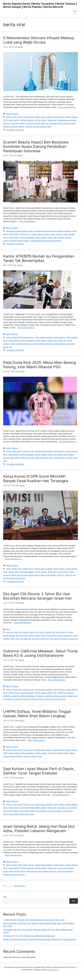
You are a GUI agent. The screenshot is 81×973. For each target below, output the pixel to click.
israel (5, 871)
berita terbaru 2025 (37, 636)
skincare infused (18, 123)
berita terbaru (59, 117)
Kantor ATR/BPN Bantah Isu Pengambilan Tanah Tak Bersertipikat (38, 258)
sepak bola (58, 458)
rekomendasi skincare (67, 120)
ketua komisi (63, 572)
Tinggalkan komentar (15, 130)
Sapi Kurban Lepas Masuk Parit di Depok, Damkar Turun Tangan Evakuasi (39, 770)
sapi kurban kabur (10, 811)
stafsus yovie (36, 756)
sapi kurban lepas (26, 811)
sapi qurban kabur (54, 811)
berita (8, 117)
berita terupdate (27, 120)
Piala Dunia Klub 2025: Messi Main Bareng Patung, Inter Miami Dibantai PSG (39, 364)
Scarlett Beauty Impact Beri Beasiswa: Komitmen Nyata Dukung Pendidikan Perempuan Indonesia (36, 146)
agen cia (9, 632)
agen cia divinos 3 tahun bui (26, 632)
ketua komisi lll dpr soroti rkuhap (42, 575)
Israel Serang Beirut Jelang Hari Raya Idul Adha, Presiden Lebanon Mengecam (38, 828)
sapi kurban (72, 808)
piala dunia (14, 458)
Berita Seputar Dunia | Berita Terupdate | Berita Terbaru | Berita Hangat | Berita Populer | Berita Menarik (40, 5)
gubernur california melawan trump (29, 699)
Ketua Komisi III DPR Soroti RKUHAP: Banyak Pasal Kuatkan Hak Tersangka (35, 478)
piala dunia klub (27, 458)
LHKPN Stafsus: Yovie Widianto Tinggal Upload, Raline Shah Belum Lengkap (37, 713)
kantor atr (62, 341)
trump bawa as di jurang (55, 699)
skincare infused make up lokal (62, 123)
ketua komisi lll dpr (19, 575)
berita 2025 (17, 117)
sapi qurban (40, 811)
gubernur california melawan (24, 696)
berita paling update (43, 117)
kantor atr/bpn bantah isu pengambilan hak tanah (54, 344)
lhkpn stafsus (63, 753)
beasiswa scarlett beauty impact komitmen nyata (55, 231)
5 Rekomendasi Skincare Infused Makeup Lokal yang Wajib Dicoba (38, 40)
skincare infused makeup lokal (38, 127)
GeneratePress (53, 970)
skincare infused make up (37, 123)
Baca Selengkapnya (67, 107)
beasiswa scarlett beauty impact (20, 231)
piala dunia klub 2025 (44, 458)
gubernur (61, 693)
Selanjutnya (20, 886)
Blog (8, 629)
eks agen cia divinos (40, 639)
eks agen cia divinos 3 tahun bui (64, 639)
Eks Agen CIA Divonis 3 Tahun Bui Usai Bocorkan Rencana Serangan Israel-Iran (37, 596)
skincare (6, 123)
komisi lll (60, 575)
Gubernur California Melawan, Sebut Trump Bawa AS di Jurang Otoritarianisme (40, 653)
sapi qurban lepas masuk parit (21, 814)
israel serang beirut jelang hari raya (41, 871)
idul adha (62, 808)
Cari (5, 897)
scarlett (61, 237)
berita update (41, 120)
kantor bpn (7, 347)
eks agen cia (25, 639)
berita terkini (14, 120)
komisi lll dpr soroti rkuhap (14, 578)
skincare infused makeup (13, 127)
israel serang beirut (17, 871)
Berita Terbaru (12, 114)
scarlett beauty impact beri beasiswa (45, 241)
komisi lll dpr (70, 575)
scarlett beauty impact (19, 241)
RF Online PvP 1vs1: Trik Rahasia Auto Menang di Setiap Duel (29, 936)
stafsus (26, 756)
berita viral (52, 120)
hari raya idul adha (66, 868)
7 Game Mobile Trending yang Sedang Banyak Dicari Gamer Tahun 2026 (34, 920)
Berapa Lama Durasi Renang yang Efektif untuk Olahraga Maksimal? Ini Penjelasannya (39, 939)
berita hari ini (28, 117)
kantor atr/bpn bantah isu (21, 344)
